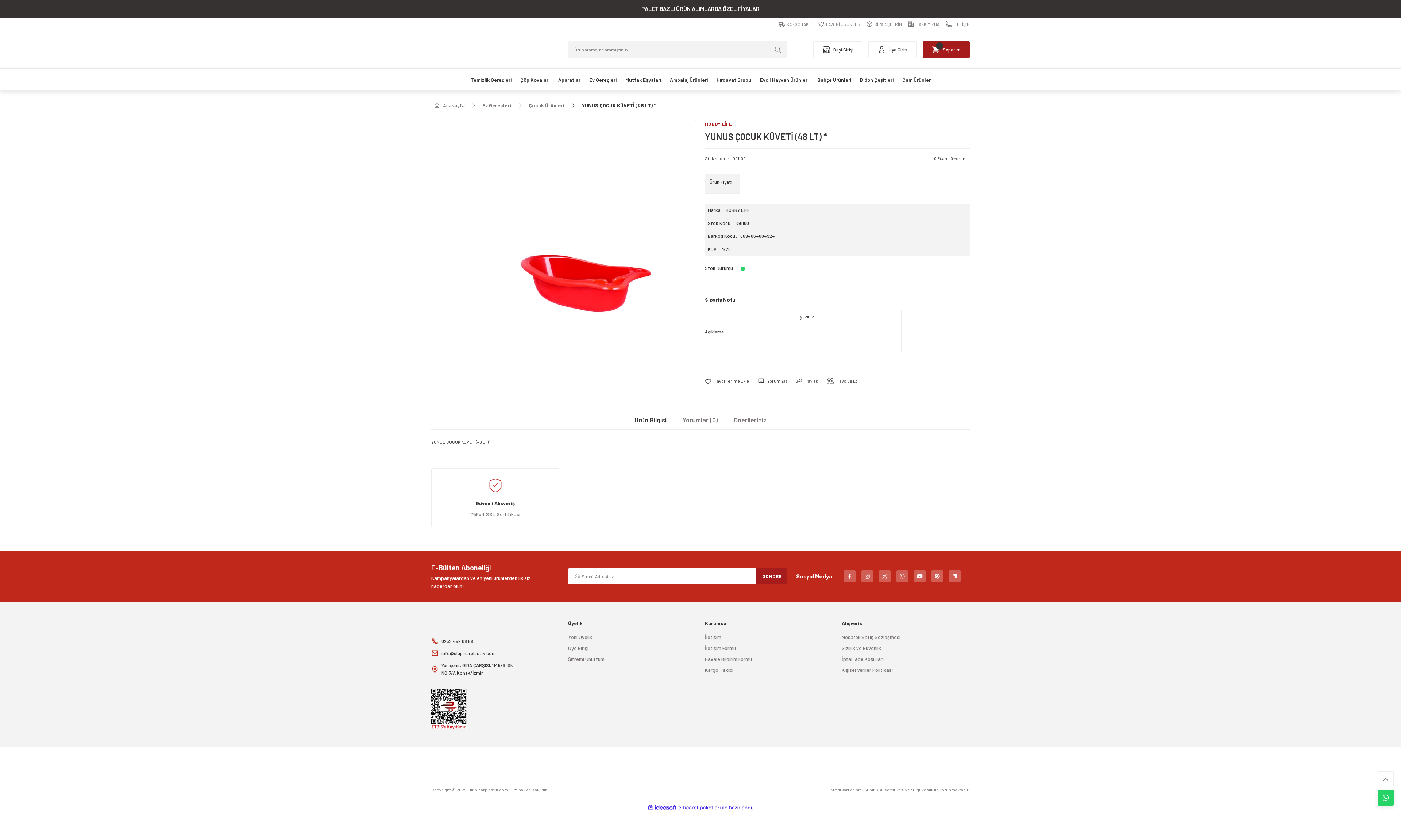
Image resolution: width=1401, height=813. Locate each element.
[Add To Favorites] (727, 381)
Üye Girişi (578, 648)
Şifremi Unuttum (586, 659)
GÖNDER (772, 576)
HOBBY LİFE (738, 210)
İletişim (713, 637)
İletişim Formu (720, 648)
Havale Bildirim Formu (728, 659)
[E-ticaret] (699, 808)
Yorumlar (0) (700, 420)
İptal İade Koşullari (863, 659)
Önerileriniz (750, 420)
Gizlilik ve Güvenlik (861, 648)
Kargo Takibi (719, 670)
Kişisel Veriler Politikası (867, 670)
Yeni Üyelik (580, 637)
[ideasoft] (662, 807)
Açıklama (714, 331)
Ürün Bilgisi (650, 420)
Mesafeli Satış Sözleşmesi (871, 637)
